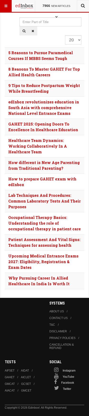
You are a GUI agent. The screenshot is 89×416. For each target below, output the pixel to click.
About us (56, 311)
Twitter (67, 389)
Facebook (67, 382)
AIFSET (9, 370)
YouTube (68, 376)
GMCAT (10, 384)
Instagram (69, 370)
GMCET (26, 390)
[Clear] (32, 30)
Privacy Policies (62, 338)
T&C (52, 324)
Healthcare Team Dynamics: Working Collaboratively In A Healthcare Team (37, 146)
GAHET (9, 377)
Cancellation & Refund (61, 346)
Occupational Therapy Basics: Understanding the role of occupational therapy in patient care (44, 223)
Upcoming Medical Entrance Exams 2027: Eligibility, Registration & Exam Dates (43, 261)
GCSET (26, 384)
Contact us (58, 318)
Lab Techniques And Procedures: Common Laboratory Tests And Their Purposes (44, 201)
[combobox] (83, 6)
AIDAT (25, 370)
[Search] (24, 30)
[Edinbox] (24, 6)
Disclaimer (58, 331)
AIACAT (10, 390)
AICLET (26, 377)
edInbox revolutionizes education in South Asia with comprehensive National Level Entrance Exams (43, 107)
